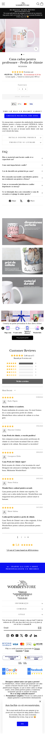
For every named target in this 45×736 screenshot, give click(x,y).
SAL (25, 663)
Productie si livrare (23, 142)
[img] (8, 398)
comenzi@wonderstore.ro (23, 594)
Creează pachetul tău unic (22, 115)
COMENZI (22, 609)
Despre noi (23, 592)
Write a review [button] (22, 381)
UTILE (22, 614)
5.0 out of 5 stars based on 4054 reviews (22, 550)
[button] (18, 72)
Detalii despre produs (22, 137)
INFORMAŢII (21, 603)
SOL (20, 663)
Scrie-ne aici (22, 598)
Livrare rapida (10, 77)
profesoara (33, 126)
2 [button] (21, 537)
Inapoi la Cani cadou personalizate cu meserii (22, 568)
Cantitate (22, 85)
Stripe (27, 650)
